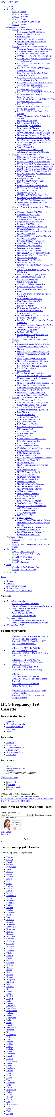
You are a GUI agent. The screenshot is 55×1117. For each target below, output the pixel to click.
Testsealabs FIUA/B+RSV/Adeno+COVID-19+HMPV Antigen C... (25, 683)
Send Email (6, 832)
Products (10, 583)
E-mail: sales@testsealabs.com (15, 767)
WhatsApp (5, 834)
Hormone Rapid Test (15, 588)
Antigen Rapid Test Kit (24, 799)
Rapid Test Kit (7, 799)
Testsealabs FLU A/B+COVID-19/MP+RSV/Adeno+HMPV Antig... (28, 668)
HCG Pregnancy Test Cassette (19, 591)
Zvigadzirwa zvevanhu (16, 586)
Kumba (9, 581)
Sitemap (35, 796)
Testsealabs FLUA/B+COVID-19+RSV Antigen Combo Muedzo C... (29, 642)
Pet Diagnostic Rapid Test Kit (17, 801)
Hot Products (25, 796)
